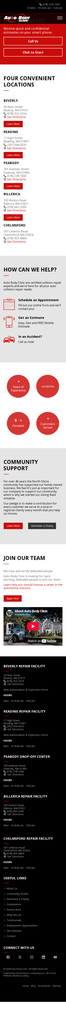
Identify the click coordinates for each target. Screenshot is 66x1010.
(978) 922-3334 (16, 114)
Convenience (14, 904)
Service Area (14, 909)
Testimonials (14, 920)
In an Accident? (30, 339)
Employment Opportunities (22, 925)
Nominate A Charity (18, 899)
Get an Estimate (36, 322)
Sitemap (57, 985)
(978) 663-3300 (16, 207)
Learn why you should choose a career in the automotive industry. (33, 586)
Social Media (44, 985)
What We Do (14, 915)
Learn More (33, 51)
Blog (33, 985)
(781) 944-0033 (16, 145)
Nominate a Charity (42, 525)
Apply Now (13, 598)
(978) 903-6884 (16, 238)
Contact (11, 936)
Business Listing (20, 975)
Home (26, 985)
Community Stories (18, 893)
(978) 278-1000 (16, 176)
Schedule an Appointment (39, 304)
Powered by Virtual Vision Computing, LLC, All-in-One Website (30, 974)
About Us (12, 888)
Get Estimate (14, 930)
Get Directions (16, 117)
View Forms (26, 689)
